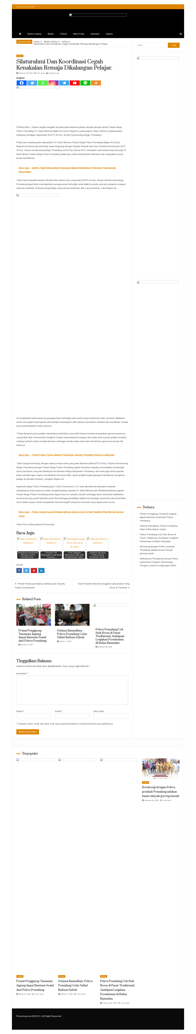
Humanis (95, 33)
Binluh (51, 33)
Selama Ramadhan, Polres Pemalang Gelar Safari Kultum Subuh (72, 634)
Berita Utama (34, 33)
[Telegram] (64, 82)
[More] (96, 82)
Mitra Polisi (78, 33)
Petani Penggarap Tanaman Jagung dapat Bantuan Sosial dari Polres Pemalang (32, 636)
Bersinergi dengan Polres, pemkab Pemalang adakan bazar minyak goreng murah (157, 550)
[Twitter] (32, 82)
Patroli (63, 33)
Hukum (109, 33)
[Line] (85, 82)
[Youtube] (75, 82)
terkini (19, 56)
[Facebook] (22, 82)
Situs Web (98, 711)
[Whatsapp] (43, 82)
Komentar (22, 673)
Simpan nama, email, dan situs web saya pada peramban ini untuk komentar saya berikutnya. (66, 723)
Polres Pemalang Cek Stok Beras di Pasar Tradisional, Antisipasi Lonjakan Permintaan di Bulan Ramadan (110, 636)
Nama (20, 711)
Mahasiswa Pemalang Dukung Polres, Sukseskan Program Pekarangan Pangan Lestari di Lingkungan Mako (159, 562)
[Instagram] (53, 82)
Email (58, 711)
